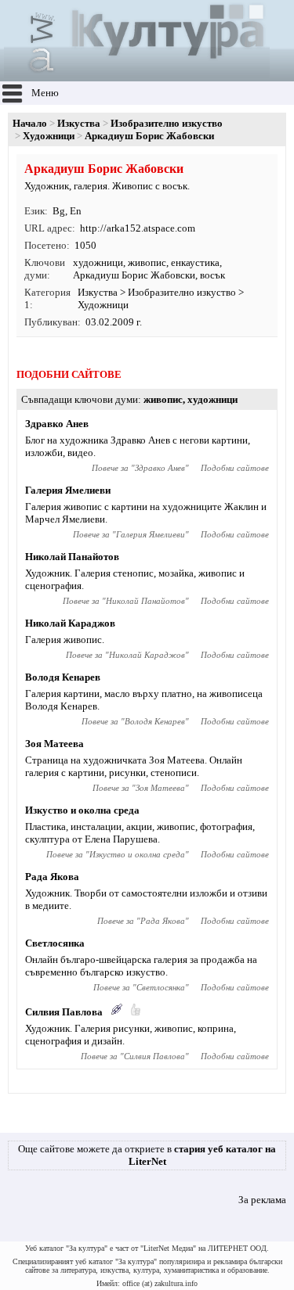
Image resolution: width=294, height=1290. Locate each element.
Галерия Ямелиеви (68, 490)
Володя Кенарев (62, 677)
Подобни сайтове (235, 468)
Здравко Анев (57, 423)
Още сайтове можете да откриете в (147, 1155)
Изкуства (78, 123)
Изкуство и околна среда (82, 810)
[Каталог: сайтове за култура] (137, 75)
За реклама (262, 1200)
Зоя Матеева (54, 743)
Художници (48, 136)
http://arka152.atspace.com (137, 228)
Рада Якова (52, 876)
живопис (147, 262)
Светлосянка (55, 943)
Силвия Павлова (64, 1012)
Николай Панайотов (72, 556)
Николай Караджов (70, 623)
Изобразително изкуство (167, 123)
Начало (30, 123)
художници (98, 262)
